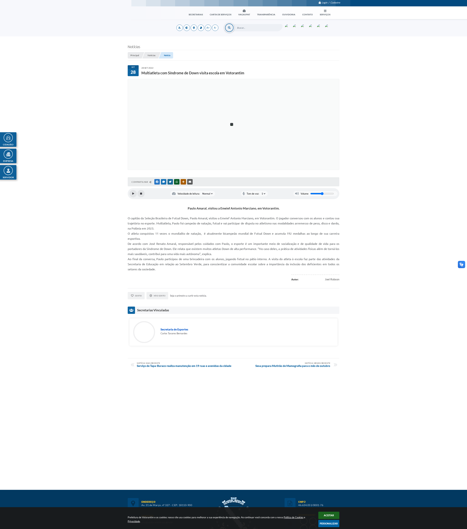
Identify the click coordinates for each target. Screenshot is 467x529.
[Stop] (141, 193)
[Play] (133, 193)
